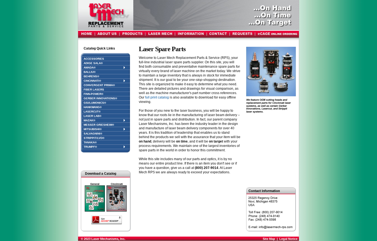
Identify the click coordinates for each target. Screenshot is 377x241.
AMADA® (89, 67)
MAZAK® (89, 120)
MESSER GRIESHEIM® (99, 124)
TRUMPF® (90, 146)
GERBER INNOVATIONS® (100, 98)
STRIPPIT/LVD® (94, 137)
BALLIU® (89, 71)
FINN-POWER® (93, 93)
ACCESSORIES (94, 58)
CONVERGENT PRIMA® (99, 85)
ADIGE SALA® (93, 63)
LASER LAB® (92, 115)
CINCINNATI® (92, 80)
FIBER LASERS (94, 89)
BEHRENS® (91, 76)
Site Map (269, 238)
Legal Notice (288, 238)
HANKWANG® (93, 107)
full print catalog (157, 97)
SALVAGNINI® (93, 133)
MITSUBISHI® (93, 129)
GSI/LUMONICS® (95, 102)
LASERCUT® (92, 111)
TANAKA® (90, 142)
